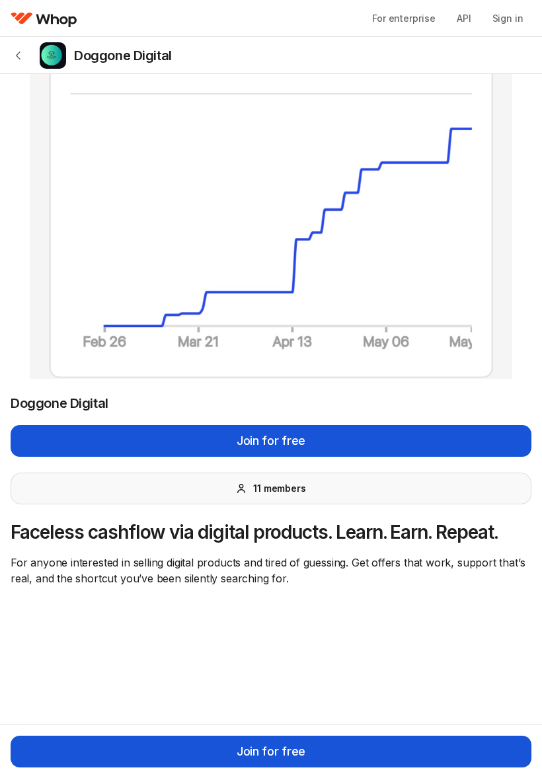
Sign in (507, 18)
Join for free (271, 441)
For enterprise (404, 18)
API (464, 18)
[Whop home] (44, 18)
